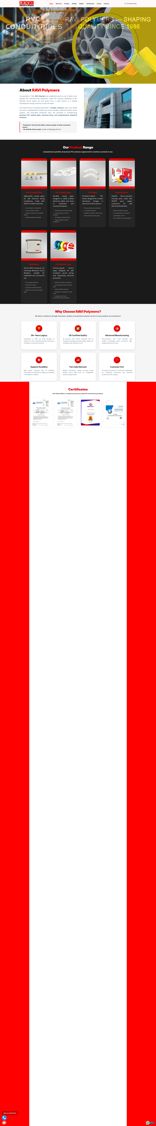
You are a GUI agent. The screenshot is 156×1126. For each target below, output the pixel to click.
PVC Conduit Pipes (34, 192)
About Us (59, 3)
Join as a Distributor (9, 1113)
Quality (74, 3)
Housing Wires (122, 192)
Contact (106, 3)
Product (66, 3)
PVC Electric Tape (63, 264)
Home (51, 3)
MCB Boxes (34, 264)
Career (99, 3)
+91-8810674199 (131, 3)
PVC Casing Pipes (63, 192)
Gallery (81, 3)
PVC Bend (92, 192)
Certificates (90, 3)
